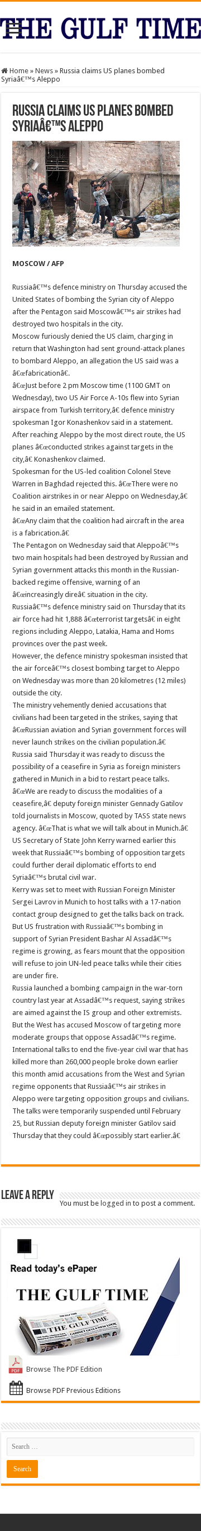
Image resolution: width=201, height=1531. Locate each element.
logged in (115, 1203)
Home (18, 71)
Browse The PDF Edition (64, 1369)
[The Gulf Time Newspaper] (100, 26)
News (44, 71)
